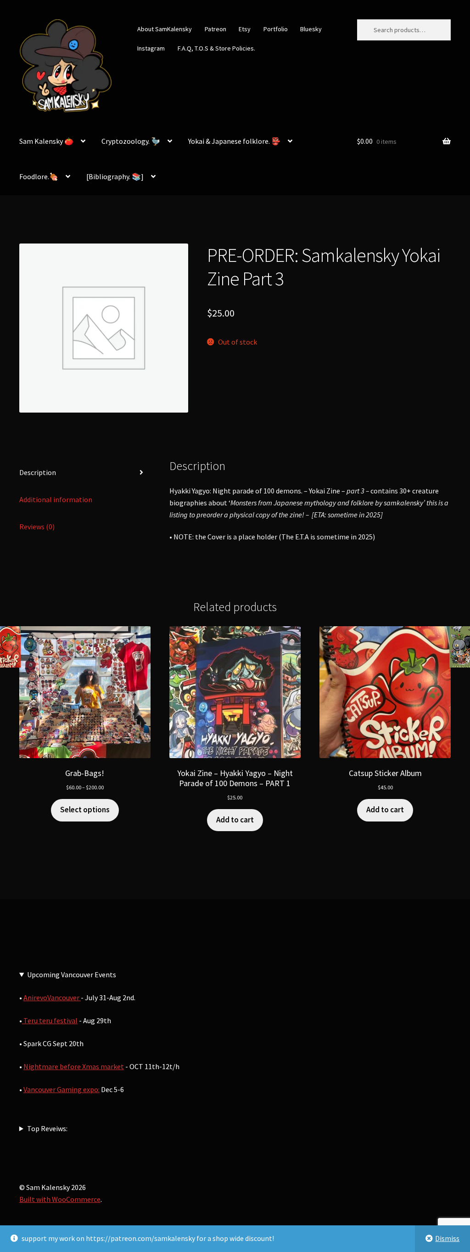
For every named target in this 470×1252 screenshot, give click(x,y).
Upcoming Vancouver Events (71, 974)
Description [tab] (37, 472)
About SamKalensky (164, 29)
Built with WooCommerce (60, 1199)
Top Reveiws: (47, 1128)
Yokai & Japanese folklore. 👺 (234, 141)
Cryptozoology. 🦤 (130, 141)
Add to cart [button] (235, 820)
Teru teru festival (50, 1020)
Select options (85, 809)
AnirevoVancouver (52, 997)
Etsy (245, 29)
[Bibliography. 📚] (115, 176)
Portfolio (275, 29)
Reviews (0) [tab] (37, 526)
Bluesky (311, 29)
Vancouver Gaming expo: (61, 1089)
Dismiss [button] (447, 1238)
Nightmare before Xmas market (73, 1066)
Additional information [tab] (55, 499)
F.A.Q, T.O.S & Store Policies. (216, 48)
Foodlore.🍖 (38, 176)
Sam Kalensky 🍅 (46, 141)
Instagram (151, 48)
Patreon (215, 29)
